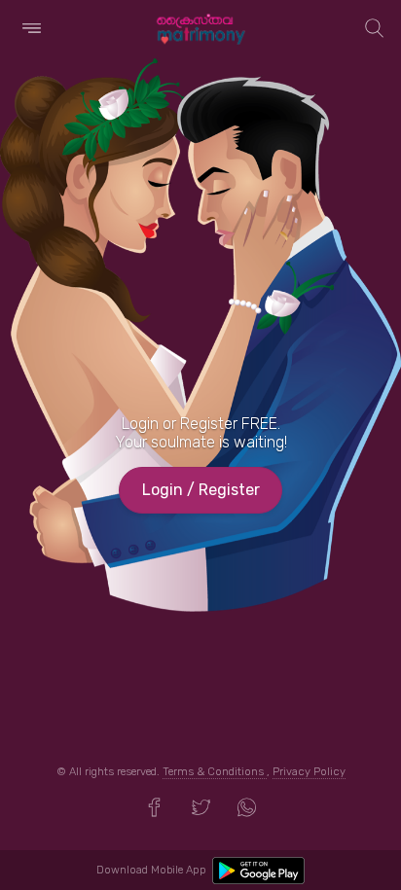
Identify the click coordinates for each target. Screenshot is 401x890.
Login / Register (201, 490)
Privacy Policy (309, 771)
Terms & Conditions (215, 771)
